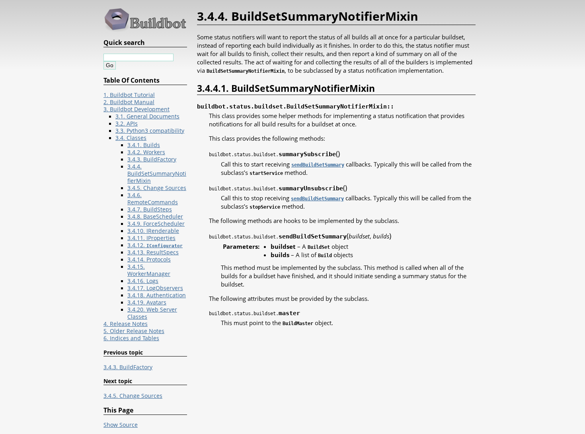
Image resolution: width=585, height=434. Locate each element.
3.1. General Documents (147, 116)
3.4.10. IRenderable (153, 230)
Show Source (120, 424)
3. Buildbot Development (136, 109)
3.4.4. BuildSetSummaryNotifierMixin (156, 173)
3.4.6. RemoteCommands (152, 199)
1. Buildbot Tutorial (129, 95)
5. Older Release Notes (133, 331)
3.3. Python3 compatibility (149, 130)
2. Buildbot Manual (128, 102)
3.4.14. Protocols (149, 259)
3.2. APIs (126, 123)
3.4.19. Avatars (146, 302)
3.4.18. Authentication (156, 295)
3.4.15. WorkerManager (148, 270)
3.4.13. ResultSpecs (153, 252)
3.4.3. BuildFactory (151, 159)
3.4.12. (155, 245)
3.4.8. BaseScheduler (155, 216)
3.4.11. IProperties (151, 238)
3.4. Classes (130, 137)
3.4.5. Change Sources (156, 188)
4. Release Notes (125, 323)
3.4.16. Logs (142, 281)
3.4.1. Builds (143, 145)
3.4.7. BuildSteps (149, 209)
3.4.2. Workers (146, 152)
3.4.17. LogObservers (155, 288)
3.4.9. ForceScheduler (156, 223)
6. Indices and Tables (131, 338)
